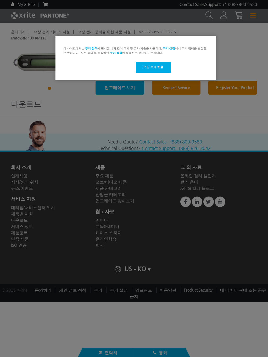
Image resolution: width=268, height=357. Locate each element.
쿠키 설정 (169, 48)
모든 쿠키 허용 (153, 67)
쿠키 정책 (91, 48)
